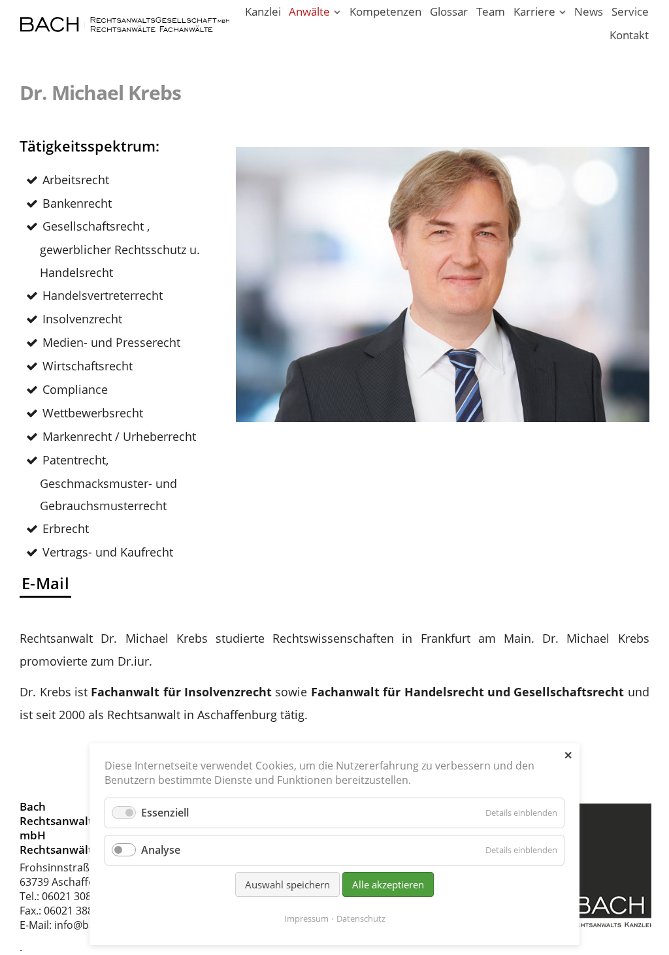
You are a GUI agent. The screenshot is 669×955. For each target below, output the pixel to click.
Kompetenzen (385, 11)
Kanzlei (263, 11)
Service (630, 11)
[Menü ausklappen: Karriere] (562, 12)
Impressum (306, 918)
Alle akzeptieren (388, 884)
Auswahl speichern (287, 884)
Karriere (534, 11)
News (588, 11)
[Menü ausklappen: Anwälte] (337, 12)
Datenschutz (360, 918)
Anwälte (309, 11)
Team (490, 11)
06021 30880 (72, 896)
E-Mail (45, 583)
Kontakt (629, 34)
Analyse (160, 850)
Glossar (449, 11)
